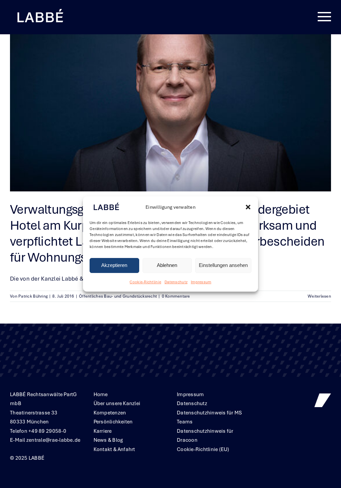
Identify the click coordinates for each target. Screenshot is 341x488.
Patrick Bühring (33, 296)
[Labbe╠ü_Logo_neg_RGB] (40, 9)
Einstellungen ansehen (223, 265)
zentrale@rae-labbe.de (53, 440)
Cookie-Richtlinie (145, 282)
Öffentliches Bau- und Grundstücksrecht (118, 296)
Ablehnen (167, 265)
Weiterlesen (319, 296)
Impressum (201, 282)
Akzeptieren (114, 265)
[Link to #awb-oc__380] (324, 17)
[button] (248, 207)
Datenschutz (176, 282)
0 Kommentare (176, 296)
